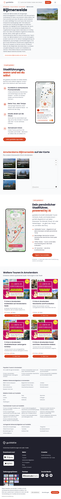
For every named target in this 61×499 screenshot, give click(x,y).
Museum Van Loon (8, 389)
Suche (48, 2)
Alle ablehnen (35, 492)
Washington (6, 402)
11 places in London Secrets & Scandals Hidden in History (47, 408)
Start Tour (17, 315)
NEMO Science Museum (9, 383)
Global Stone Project (8, 429)
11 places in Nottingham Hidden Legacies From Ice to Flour (11, 416)
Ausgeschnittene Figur (27, 385)
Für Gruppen (26, 462)
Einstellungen (45, 492)
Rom (4, 399)
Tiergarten (42, 427)
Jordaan (42, 383)
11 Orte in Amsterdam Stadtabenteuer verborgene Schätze (10, 375)
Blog (23, 465)
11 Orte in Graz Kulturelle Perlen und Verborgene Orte (29, 416)
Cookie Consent (26, 467)
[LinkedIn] (46, 475)
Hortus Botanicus (7, 387)
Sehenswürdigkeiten (28, 460)
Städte (24, 455)
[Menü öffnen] (55, 2)
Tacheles (24, 429)
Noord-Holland (14, 6)
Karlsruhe (24, 399)
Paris (23, 395)
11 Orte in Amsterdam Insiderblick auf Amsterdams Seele (48, 374)
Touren (24, 458)
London (5, 397)
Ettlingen (42, 397)
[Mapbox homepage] (35, 187)
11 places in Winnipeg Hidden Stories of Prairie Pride (47, 412)
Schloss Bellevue (7, 433)
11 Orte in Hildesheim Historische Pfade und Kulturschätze (48, 416)
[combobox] (31, 2)
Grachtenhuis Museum (27, 387)
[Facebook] (51, 475)
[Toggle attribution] (56, 187)
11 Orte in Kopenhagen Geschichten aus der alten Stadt (11, 412)
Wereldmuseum (44, 387)
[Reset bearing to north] (56, 165)
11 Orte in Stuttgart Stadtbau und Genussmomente (11, 408)
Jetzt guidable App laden (14, 139)
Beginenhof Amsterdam (28, 383)
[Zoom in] (56, 160)
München (42, 395)
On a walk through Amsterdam (11, 370)
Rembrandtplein (44, 385)
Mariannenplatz (26, 427)
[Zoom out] (56, 163)
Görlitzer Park (25, 431)
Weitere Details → (8, 166)
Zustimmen (55, 492)
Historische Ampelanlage (9, 427)
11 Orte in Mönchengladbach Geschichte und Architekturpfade (30, 408)
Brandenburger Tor (8, 431)
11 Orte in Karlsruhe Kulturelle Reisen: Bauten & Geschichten (11, 419)
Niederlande (6, 6)
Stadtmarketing (46, 455)
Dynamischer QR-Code (48, 458)
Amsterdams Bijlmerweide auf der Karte (16, 55)
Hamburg (24, 397)
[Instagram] (42, 475)
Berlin (4, 395)
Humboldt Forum (44, 431)
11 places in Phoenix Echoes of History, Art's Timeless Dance (29, 412)
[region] (45, 174)
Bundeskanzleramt (45, 429)
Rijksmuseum (6, 385)
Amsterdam (22, 6)
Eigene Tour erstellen (42, 255)
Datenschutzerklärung (7, 496)
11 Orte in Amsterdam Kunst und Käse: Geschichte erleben (30, 370)
